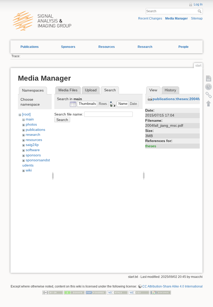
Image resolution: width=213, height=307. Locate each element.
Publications (30, 47)
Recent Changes (150, 18)
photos (31, 124)
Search (200, 11)
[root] (26, 114)
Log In (198, 4)
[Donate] (74, 292)
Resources (106, 47)
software (33, 150)
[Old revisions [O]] (208, 86)
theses (150, 146)
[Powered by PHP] (95, 292)
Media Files (67, 90)
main (30, 119)
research (33, 134)
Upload (91, 90)
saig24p (32, 145)
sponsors (33, 155)
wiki (29, 170)
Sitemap (197, 18)
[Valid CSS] (139, 292)
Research (145, 47)
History (170, 90)
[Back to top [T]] (208, 103)
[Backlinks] (208, 95)
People (183, 47)
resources (34, 140)
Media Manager (176, 18)
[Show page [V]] (208, 78)
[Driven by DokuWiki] (160, 292)
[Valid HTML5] (117, 292)
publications (35, 129)
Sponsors (68, 47)
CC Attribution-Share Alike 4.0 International (172, 286)
